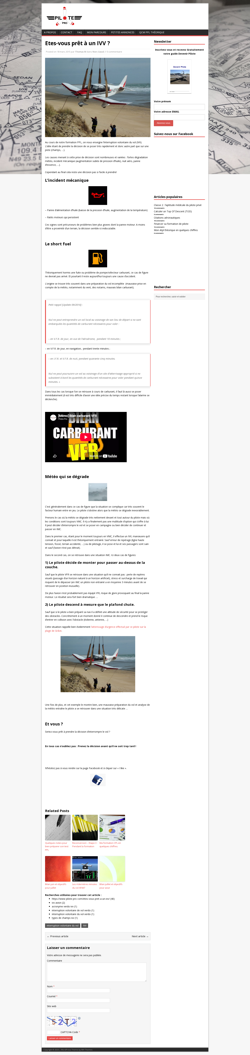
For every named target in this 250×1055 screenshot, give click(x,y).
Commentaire (54, 960)
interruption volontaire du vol (63, 925)
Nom (50, 986)
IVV (84, 925)
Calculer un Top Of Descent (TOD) (173, 211)
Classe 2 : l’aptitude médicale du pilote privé (178, 205)
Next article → (140, 936)
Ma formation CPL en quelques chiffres (110, 844)
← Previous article (57, 936)
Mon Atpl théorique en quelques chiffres (176, 230)
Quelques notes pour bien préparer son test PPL (56, 846)
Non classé (98, 51)
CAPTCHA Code (69, 1032)
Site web (51, 1006)
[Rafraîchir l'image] (79, 1018)
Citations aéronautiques (167, 217)
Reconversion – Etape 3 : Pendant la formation (84, 844)
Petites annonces (122, 32)
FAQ (79, 32)
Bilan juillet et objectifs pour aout (110, 886)
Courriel (51, 996)
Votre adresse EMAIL (166, 111)
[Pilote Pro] (71, 25)
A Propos (50, 32)
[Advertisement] (179, 169)
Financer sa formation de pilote (171, 223)
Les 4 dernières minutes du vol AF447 (84, 886)
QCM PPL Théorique (151, 32)
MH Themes (86, 1049)
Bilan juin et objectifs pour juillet (55, 886)
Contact (66, 32)
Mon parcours (96, 32)
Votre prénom (162, 101)
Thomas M (80, 51)
